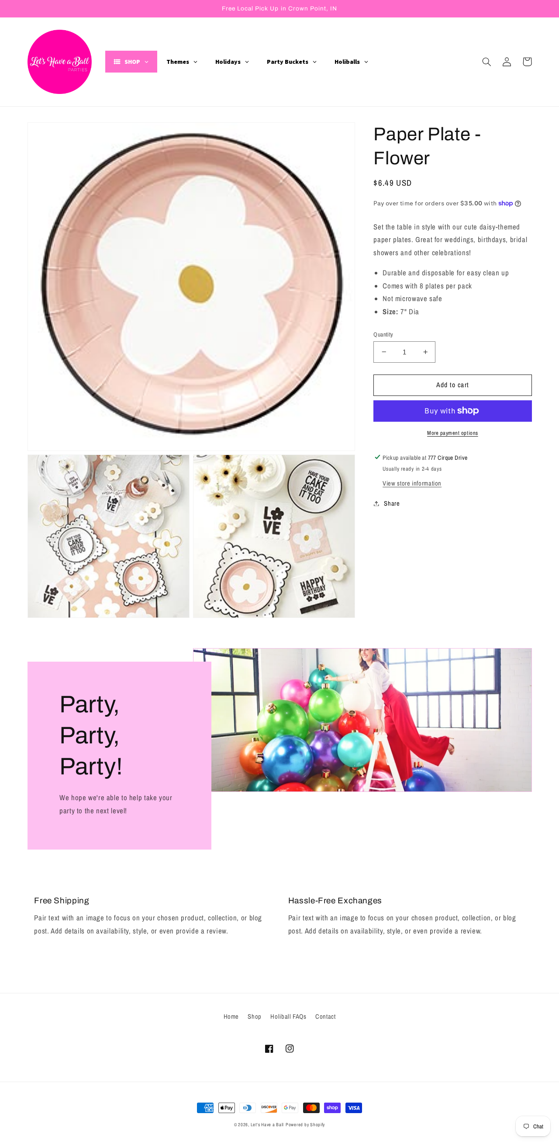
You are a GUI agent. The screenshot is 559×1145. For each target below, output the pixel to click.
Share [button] (392, 503)
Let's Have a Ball (267, 1124)
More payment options (452, 432)
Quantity (383, 334)
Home (231, 1016)
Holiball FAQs (288, 1016)
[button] (487, 62)
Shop (255, 1016)
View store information (412, 483)
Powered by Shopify (305, 1124)
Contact (325, 1016)
